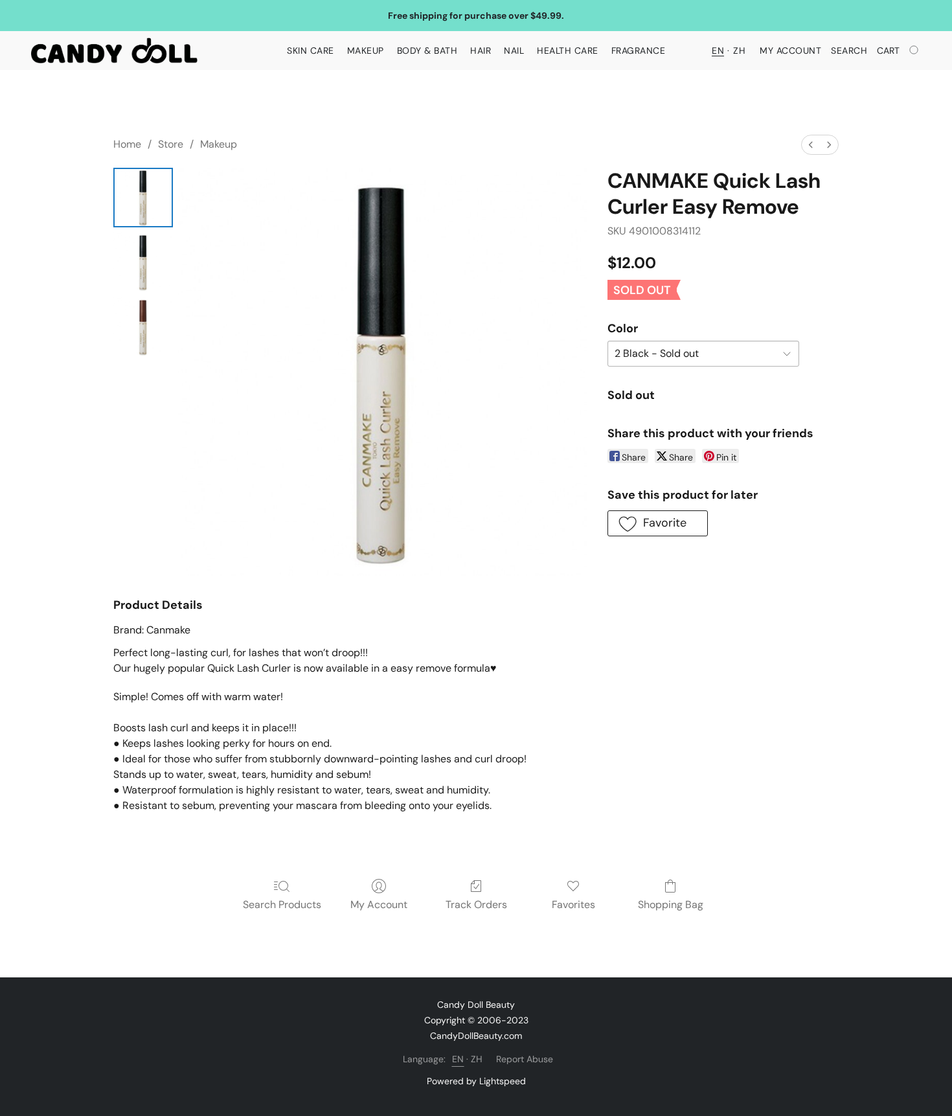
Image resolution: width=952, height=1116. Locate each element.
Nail (514, 50)
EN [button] (718, 50)
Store (170, 144)
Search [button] (849, 50)
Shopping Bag (670, 904)
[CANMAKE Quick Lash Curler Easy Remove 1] (143, 262)
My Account (378, 904)
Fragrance (638, 50)
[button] (114, 50)
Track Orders (476, 904)
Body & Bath (427, 50)
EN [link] (458, 1059)
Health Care (567, 50)
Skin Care (310, 50)
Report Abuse (524, 1059)
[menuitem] (811, 144)
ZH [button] (739, 50)
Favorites (573, 904)
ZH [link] (477, 1059)
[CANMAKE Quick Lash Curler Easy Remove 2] (143, 327)
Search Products (282, 904)
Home (127, 144)
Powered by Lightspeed (476, 1081)
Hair (480, 50)
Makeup (365, 50)
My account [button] (790, 50)
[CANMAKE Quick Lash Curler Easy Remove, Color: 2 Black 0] (143, 197)
